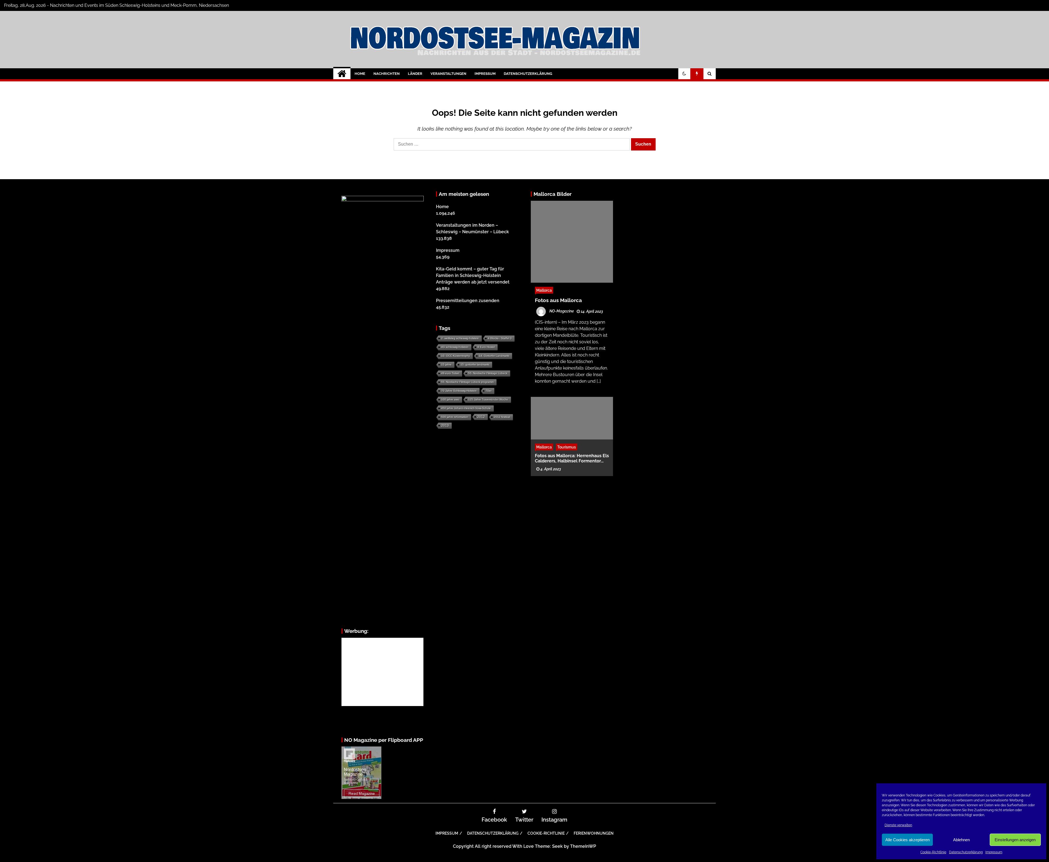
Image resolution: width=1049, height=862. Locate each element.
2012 (481, 417)
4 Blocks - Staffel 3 (500, 338)
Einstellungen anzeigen (1015, 839)
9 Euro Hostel (486, 347)
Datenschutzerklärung (966, 852)
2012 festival (502, 416)
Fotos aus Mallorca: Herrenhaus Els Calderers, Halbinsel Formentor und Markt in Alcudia (572, 458)
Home (360, 74)
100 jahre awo (450, 399)
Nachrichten (386, 74)
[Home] (341, 73)
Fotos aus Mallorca (558, 300)
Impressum (993, 852)
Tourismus (566, 446)
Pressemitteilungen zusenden (467, 300)
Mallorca (544, 290)
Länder (415, 74)
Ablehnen (961, 839)
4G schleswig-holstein (454, 347)
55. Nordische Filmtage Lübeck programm (467, 381)
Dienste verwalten (898, 825)
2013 (445, 425)
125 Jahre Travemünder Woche (488, 399)
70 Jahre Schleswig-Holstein (459, 390)
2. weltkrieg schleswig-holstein (460, 338)
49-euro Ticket (450, 373)
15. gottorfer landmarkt (475, 364)
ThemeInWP (583, 846)
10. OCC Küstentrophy (455, 355)
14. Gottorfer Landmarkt (494, 355)
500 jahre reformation (454, 416)
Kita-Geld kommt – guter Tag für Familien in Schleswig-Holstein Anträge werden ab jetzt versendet (472, 275)
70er (488, 390)
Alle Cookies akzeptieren (907, 839)
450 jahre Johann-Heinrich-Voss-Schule (466, 408)
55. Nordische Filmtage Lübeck (487, 373)
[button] (684, 73)
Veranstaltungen (448, 74)
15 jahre (446, 364)
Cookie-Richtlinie (933, 852)
